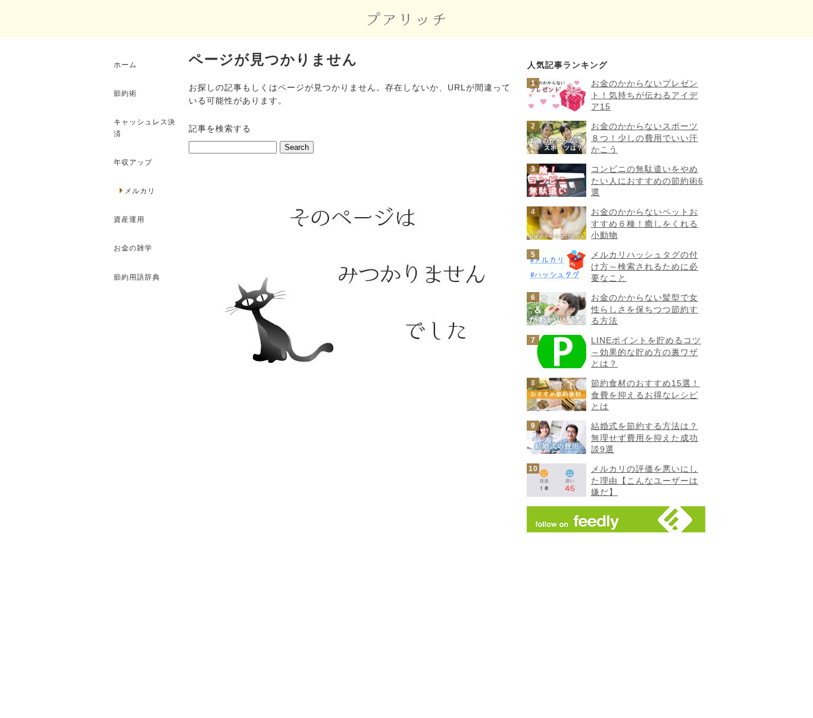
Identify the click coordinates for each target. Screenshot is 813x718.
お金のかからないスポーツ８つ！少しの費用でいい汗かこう (644, 137)
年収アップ (133, 162)
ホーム (125, 65)
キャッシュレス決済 (145, 127)
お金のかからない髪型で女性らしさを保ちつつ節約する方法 (644, 309)
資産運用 (129, 219)
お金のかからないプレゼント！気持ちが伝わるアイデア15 (644, 95)
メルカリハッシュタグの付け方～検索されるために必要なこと (644, 266)
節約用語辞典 (137, 277)
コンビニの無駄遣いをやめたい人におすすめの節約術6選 (647, 180)
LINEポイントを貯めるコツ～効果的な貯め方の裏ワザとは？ (646, 352)
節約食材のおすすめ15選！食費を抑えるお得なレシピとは (645, 394)
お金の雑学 (133, 248)
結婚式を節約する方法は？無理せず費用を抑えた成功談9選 (644, 437)
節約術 (125, 93)
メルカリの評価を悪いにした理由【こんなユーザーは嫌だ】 (644, 480)
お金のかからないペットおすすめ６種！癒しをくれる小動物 (644, 223)
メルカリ (141, 191)
